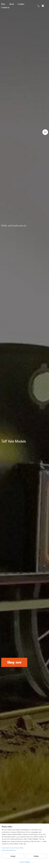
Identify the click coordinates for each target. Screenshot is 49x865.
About (11, 4)
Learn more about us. (9, 850)
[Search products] (45, 132)
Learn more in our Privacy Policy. (13, 848)
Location (21, 4)
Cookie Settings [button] (24, 862)
